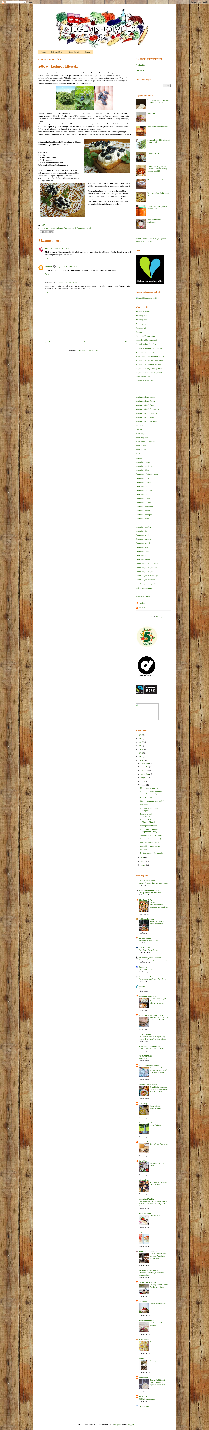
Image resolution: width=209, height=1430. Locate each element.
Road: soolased (142, 449)
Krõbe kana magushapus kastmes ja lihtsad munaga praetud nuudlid (157, 168)
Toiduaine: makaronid (144, 506)
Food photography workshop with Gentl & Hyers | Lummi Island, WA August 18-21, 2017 (153, 1203)
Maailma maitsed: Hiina (145, 380)
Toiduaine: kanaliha (143, 482)
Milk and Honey (145, 1141)
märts (143, 865)
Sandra (142, 1358)
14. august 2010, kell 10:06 (66, 282)
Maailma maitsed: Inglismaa (147, 388)
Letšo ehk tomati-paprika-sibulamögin (157, 207)
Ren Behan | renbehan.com (149, 1046)
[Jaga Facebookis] (49, 231)
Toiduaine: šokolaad (144, 559)
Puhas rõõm (143, 1377)
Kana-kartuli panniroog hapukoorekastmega (149, 830)
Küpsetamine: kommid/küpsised (148, 364)
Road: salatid (141, 445)
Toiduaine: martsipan (144, 514)
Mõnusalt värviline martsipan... (154, 220)
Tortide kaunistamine (144, 588)
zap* (141, 1232)
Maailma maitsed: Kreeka (145, 405)
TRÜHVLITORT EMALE (156, 1323)
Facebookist (140, 65)
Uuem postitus (46, 341)
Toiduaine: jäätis (142, 470)
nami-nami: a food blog (148, 1251)
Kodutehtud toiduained (145, 352)
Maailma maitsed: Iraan (145, 392)
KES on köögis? (56, 52)
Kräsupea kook (153, 153)
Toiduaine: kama (142, 478)
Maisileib (144, 804)
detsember (145, 763)
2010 (141, 760)
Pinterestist (140, 70)
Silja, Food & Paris (146, 900)
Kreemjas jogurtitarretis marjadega (149, 809)
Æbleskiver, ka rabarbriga (150, 846)
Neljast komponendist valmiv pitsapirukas (157, 922)
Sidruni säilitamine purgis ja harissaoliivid (158, 1183)
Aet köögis (143, 1160)
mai (142, 857)
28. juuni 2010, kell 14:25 (60, 248)
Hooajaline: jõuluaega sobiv (147, 340)
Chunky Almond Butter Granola (150, 892)
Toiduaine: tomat (142, 551)
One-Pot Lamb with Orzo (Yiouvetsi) (151, 1048)
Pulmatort (153, 1342)
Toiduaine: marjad (84, 228)
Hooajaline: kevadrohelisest (146, 344)
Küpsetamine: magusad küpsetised (149, 368)
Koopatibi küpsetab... (147, 1320)
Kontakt (87, 52)
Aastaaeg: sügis (142, 323)
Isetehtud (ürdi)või (156, 1125)
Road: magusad (70, 228)
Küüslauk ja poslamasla (147, 1399)
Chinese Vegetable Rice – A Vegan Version (153, 883)
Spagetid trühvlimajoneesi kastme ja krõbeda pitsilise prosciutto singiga (158, 1089)
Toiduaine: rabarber (143, 527)
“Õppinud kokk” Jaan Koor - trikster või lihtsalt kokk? (159, 1018)
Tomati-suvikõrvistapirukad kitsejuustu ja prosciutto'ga (158, 904)
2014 (141, 745)
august (144, 777)
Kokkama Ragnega (146, 919)
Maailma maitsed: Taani (145, 417)
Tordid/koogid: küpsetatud (146, 571)
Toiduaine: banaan (143, 462)
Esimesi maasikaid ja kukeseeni (148, 815)
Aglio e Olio (143, 1396)
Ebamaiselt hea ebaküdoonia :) (158, 194)
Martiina (142, 603)
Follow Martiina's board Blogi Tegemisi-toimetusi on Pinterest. (151, 239)
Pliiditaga (143, 1301)
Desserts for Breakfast (147, 1282)
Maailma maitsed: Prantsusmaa (148, 409)
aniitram (48, 266)
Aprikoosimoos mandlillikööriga (155, 1107)
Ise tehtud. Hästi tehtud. (148, 1084)
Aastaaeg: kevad (142, 315)
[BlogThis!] (44, 231)
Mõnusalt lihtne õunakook (157, 126)
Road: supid (140, 453)
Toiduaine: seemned (143, 539)
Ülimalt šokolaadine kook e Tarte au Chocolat (151, 820)
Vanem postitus (123, 341)
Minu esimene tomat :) (149, 788)
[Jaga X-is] (46, 231)
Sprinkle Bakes (145, 938)
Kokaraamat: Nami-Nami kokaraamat (150, 356)
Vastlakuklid (143, 1058)
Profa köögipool (145, 1122)
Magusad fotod (145, 1213)
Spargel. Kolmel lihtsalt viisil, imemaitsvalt (158, 141)
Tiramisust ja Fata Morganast (151, 1015)
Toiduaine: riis (141, 531)
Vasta (47, 258)
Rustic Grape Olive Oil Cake (148, 940)
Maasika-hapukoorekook (158, 1303)
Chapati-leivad (146, 797)
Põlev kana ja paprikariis (149, 842)
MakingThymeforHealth (149, 890)
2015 (141, 742)
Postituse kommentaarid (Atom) (89, 350)
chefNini (142, 986)
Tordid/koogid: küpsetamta (146, 567)
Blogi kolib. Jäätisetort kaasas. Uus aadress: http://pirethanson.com (157, 1382)
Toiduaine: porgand (143, 522)
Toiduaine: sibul (142, 547)
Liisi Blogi (143, 1103)
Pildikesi (139, 429)
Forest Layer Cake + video (148, 989)
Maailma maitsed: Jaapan (145, 401)
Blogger (131, 1424)
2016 (141, 738)
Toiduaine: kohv (142, 494)
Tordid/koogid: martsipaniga (147, 575)
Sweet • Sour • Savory (147, 976)
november (145, 766)
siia (108, 193)
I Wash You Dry (145, 947)
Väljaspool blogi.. (73, 52)
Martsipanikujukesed (148, 825)
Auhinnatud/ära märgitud (145, 336)
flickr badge (159, 617)
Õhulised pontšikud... (155, 179)
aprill (143, 861)
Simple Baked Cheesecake (158, 1144)
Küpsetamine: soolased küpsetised (149, 372)
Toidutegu (143, 967)
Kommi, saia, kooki (156, 1361)
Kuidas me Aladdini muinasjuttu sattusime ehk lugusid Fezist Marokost (158, 1070)
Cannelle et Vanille (146, 1198)
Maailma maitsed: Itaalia (145, 397)
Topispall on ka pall (145, 969)
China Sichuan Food (147, 880)
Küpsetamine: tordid (144, 376)
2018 (141, 735)
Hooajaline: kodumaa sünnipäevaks (149, 348)
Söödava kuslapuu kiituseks (151, 835)
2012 (141, 753)
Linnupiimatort (155, 1215)
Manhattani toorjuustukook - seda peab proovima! (158, 101)
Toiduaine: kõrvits (143, 498)
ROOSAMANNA (145, 1055)
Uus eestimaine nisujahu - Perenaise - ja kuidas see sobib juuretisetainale (158, 1000)
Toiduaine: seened (143, 543)
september (145, 774)
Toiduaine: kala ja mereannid (147, 474)
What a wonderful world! (149, 1065)
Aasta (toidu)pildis (143, 311)
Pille (47, 248)
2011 (141, 756)
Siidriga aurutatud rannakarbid (152, 801)
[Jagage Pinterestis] (52, 231)
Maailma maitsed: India (145, 384)
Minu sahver (144, 1179)
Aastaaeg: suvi (49, 228)
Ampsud (139, 332)
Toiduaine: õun (142, 555)
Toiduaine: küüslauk (144, 502)
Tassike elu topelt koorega (149, 1270)
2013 (141, 749)
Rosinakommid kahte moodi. (151, 853)
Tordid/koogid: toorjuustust (146, 583)
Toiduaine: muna (142, 518)
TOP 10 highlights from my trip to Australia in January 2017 (158, 1255)
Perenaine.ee (144, 1406)
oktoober (144, 770)
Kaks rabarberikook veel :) (150, 838)
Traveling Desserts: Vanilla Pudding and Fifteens (159, 1285)
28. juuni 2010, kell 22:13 (67, 266)
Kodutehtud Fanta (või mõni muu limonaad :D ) (151, 792)
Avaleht (43, 52)
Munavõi (143, 849)
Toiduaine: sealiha (143, 535)
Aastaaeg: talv (141, 328)
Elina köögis (144, 1339)
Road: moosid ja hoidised (146, 441)
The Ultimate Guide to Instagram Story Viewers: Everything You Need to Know (152, 1037)
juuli (143, 781)
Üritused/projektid (143, 596)
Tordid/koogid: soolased (145, 579)
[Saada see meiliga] (41, 231)
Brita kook (151, 113)
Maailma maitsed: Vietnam (146, 421)
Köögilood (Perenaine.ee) (149, 996)
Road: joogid (141, 433)
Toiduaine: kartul (142, 486)
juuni (143, 785)
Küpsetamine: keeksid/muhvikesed (149, 360)
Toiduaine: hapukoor (144, 466)
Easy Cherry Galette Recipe (148, 950)
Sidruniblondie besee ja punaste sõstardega (153, 960)
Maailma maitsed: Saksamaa (147, 413)
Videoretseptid (141, 591)
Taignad (139, 458)
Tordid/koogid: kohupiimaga (147, 563)
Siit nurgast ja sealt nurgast (150, 957)
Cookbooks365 (145, 1034)
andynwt (117, 1424)
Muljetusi (59, 228)
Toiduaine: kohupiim (144, 490)
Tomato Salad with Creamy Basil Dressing (153, 979)
